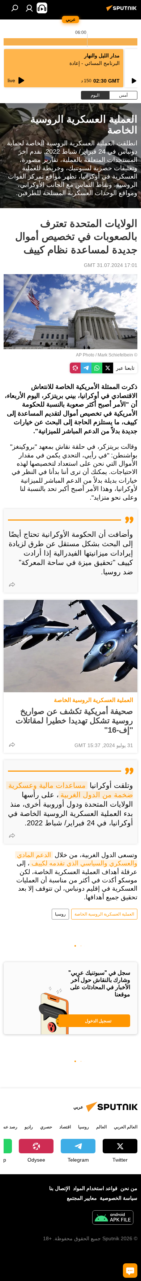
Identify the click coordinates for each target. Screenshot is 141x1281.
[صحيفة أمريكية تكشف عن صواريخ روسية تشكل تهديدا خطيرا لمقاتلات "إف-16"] (70, 646)
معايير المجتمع (82, 1198)
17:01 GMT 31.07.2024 (110, 265)
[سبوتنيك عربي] (122, 11)
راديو (29, 1126)
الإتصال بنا (59, 1188)
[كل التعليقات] (130, 1270)
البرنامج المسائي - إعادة (94, 63)
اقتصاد (65, 1126)
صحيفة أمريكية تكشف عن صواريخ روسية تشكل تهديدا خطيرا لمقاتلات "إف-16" (74, 720)
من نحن (128, 1188)
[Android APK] (112, 1218)
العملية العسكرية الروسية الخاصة (93, 700)
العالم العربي (125, 1126)
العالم (101, 1126)
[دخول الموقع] (29, 8)
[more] (12, 584)
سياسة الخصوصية (118, 1198)
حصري (46, 1126)
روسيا (60, 914)
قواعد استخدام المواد (95, 1188)
